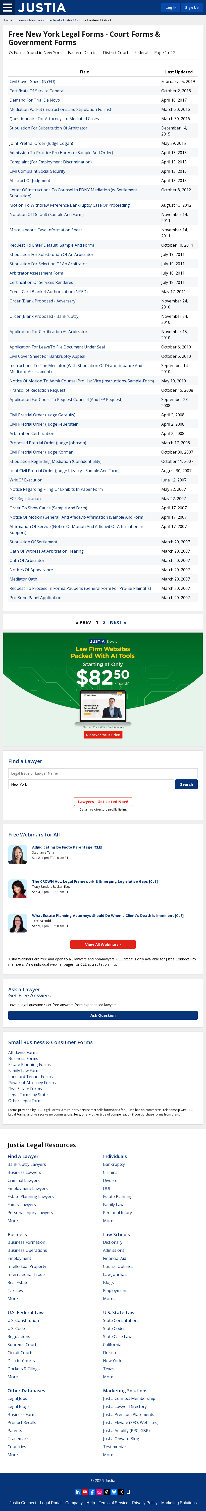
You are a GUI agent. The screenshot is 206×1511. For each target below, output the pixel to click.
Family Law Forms (24, 1070)
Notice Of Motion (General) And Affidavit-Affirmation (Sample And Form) (77, 517)
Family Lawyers (22, 1204)
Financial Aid (114, 1258)
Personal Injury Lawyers (30, 1212)
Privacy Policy (145, 1503)
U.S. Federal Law (26, 1312)
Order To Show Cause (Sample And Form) (48, 508)
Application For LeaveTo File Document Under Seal (57, 347)
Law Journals (115, 1274)
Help (90, 1503)
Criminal (111, 1172)
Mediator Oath (23, 579)
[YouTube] (85, 1492)
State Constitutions (121, 1320)
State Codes (114, 1328)
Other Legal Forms (25, 1100)
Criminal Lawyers (24, 1180)
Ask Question (103, 1015)
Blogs (108, 1282)
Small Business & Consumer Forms (50, 1042)
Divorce (110, 1180)
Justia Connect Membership (129, 1398)
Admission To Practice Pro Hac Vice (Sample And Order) (61, 152)
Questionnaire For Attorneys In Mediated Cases (54, 118)
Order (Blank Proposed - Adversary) (43, 301)
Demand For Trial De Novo (35, 100)
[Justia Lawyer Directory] (129, 1492)
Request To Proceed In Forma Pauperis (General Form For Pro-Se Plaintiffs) (80, 588)
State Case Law (117, 1336)
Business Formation (26, 1242)
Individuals (115, 1156)
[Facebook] (92, 1492)
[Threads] (107, 1492)
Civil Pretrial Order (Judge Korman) (42, 452)
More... (14, 1220)
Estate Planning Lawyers (31, 1196)
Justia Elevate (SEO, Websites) (131, 1422)
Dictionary (112, 1242)
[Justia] (42, 7)
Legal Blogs (19, 1406)
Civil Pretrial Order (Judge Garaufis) (42, 415)
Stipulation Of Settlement (33, 542)
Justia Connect (23, 1503)
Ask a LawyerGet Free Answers (29, 992)
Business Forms (23, 1058)
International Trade (26, 1274)
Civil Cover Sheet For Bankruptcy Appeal (47, 356)
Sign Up (192, 8)
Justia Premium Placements (128, 1414)
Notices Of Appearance (31, 569)
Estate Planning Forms (29, 1064)
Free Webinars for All (34, 835)
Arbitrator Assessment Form (36, 273)
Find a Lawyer (25, 761)
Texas (108, 1368)
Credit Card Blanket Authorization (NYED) (49, 291)
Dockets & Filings (24, 1368)
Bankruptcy (114, 1164)
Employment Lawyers (28, 1188)
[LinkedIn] (78, 1492)
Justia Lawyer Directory (125, 1406)
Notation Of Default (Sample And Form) (47, 214)
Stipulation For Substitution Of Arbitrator (48, 128)
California (112, 1344)
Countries (17, 1446)
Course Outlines (118, 1266)
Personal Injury (117, 1212)
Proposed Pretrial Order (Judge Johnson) (48, 443)
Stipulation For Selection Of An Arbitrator (48, 263)
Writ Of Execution (26, 480)
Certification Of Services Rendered (41, 282)
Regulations (19, 1336)
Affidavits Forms (23, 1052)
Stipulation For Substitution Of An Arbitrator (51, 254)
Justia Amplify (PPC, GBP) (126, 1430)
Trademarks (19, 1438)
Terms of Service (113, 1503)
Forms (21, 20)
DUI (106, 1188)
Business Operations (27, 1250)
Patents (15, 1430)
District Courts (21, 1360)
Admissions (113, 1250)
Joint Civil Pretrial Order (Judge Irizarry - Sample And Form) (65, 470)
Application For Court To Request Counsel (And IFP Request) (66, 399)
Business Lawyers (24, 1172)
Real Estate (18, 1282)
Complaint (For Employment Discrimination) (51, 162)
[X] (121, 1492)
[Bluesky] (114, 1492)
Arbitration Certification (32, 433)
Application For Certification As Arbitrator (48, 331)
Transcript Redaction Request (37, 390)
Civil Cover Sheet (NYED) (32, 81)
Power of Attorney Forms (32, 1082)
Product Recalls (22, 1422)
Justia (7, 20)
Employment (19, 1258)
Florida (109, 1352)
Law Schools (116, 1234)
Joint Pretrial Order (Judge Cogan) (41, 143)
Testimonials (115, 1446)
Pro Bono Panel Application (35, 597)
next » (118, 622)
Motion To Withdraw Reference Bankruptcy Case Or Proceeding (70, 205)
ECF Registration (25, 498)
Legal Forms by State (28, 1094)
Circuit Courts (20, 1352)
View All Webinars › (103, 944)
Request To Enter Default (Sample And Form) (52, 245)
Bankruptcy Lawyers (27, 1164)
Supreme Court (22, 1344)
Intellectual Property (27, 1266)
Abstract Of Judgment (30, 180)
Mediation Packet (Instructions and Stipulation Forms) (60, 109)
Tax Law (15, 1290)
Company (74, 1503)
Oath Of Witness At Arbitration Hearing (47, 551)
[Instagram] (99, 1492)
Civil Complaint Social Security (37, 171)
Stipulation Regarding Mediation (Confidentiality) (55, 461)
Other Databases (26, 1391)
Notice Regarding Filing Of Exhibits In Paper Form (56, 489)
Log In (171, 8)
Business (17, 1234)
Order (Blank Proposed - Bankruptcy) (45, 316)
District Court (73, 20)
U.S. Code (16, 1328)
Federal (53, 20)
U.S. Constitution (23, 1320)
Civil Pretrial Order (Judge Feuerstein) (45, 424)
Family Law (113, 1204)
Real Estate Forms (25, 1088)
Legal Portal (51, 1503)
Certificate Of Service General (37, 91)
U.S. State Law (119, 1312)
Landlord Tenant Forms (30, 1076)
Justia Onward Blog (121, 1438)
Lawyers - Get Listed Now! (103, 801)
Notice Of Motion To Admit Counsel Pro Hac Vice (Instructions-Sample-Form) (82, 381)
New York (36, 20)
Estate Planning (118, 1196)
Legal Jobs (17, 1398)
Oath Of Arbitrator (27, 560)
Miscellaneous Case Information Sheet (46, 230)
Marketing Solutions (125, 1391)
